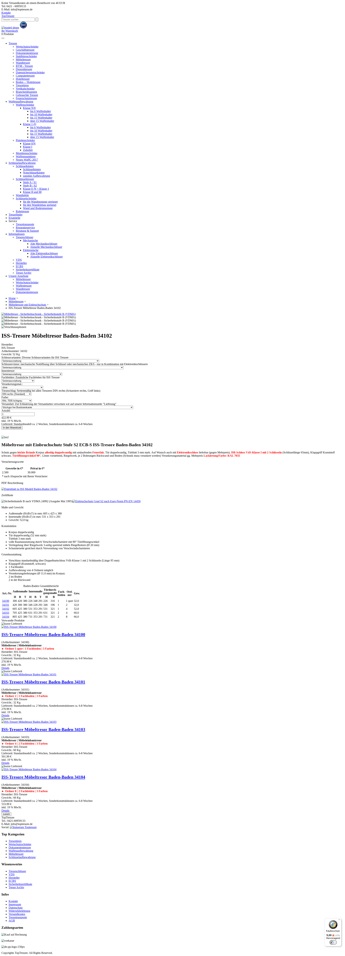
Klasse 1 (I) (29, 124)
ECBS (19, 266)
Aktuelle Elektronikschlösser (46, 256)
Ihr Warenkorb (9, 30)
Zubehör (28, 149)
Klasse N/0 (29, 107)
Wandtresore (23, 62)
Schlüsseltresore (25, 179)
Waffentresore (24, 285)
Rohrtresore (22, 211)
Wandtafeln (22, 195)
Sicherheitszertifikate (27, 269)
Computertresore (25, 75)
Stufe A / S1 (30, 182)
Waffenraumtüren (26, 156)
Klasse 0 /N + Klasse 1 (36, 188)
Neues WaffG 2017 (27, 159)
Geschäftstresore (25, 49)
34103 (5, 612)
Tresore (7, 15)
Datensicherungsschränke (30, 72)
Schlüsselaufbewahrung (22, 162)
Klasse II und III (32, 191)
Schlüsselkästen (25, 166)
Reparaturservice (25, 227)
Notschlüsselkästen (34, 172)
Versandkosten (17, 914)
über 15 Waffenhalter (42, 120)
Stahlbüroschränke (26, 56)
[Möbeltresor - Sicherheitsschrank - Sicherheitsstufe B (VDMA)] (38, 314)
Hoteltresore (23, 78)
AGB (12, 920)
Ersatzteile (14, 217)
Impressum (15, 904)
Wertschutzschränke (27, 46)
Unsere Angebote (18, 276)
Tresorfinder (15, 214)
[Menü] (339, 920)
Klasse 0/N (29, 143)
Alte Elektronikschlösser (44, 253)
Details (5, 668)
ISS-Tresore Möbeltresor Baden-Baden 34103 (43, 729)
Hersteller (21, 263)
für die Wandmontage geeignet (40, 201)
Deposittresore (24, 69)
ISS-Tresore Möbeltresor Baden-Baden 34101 (43, 682)
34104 (5, 616)
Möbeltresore (23, 59)
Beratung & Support (27, 230)
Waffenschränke (25, 104)
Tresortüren (22, 85)
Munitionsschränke (26, 153)
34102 (5, 608)
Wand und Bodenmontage (38, 208)
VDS (19, 259)
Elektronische (30, 250)
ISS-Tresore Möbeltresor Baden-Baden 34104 (43, 777)
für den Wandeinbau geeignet (39, 204)
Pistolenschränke (25, 140)
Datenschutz (16, 907)
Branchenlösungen (26, 91)
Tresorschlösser (24, 237)
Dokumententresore (27, 53)
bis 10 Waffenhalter (41, 114)
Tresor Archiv (23, 272)
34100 (5, 600)
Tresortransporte (25, 224)
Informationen (17, 233)
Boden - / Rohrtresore (28, 82)
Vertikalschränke (25, 88)
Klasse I (27, 146)
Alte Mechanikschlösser (43, 243)
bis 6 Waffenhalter (40, 111)
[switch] (333, 942)
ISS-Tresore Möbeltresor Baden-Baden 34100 (43, 634)
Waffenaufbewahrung (21, 101)
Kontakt (6, 12)
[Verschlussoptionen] (13, 327)
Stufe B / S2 (30, 185)
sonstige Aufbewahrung (36, 175)
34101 (5, 604)
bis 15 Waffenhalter (41, 117)
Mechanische (30, 240)
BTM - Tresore (24, 65)
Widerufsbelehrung (19, 910)
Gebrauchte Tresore (27, 95)
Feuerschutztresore (26, 98)
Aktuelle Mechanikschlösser (46, 246)
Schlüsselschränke (26, 198)
